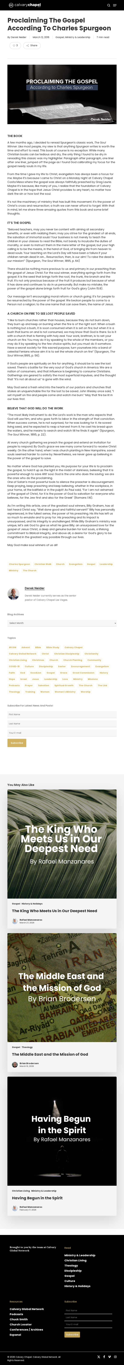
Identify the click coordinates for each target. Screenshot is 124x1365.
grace (63, 672)
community (94, 660)
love (65, 679)
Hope (12, 679)
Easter (62, 666)
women (44, 691)
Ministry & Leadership (77, 37)
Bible (38, 647)
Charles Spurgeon (19, 564)
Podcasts (16, 1314)
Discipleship (73, 1271)
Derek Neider (18, 37)
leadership (106, 564)
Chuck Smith (19, 1319)
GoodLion (35, 672)
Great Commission (83, 672)
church (60, 564)
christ (45, 653)
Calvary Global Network (22, 653)
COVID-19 (14, 666)
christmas (38, 660)
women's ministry (65, 691)
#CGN (12, 647)
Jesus (35, 679)
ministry (13, 570)
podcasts (14, 685)
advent (25, 647)
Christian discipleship (66, 653)
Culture (29, 666)
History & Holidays (32, 903)
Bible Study (52, 647)
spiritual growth (63, 685)
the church (29, 570)
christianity (91, 653)
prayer (29, 685)
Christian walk (42, 564)
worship (85, 691)
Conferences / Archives (26, 1329)
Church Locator (21, 1324)
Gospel (59, 37)
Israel (23, 679)
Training (30, 691)
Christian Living (18, 660)
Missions (93, 679)
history (104, 672)
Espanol (15, 1335)
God (22, 672)
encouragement (80, 666)
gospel (91, 564)
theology (14, 691)
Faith (12, 672)
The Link (102, 685)
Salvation (43, 685)
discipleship (46, 666)
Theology (27, 1047)
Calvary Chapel (73, 647)
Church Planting (72, 660)
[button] (114, 5)
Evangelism (75, 564)
